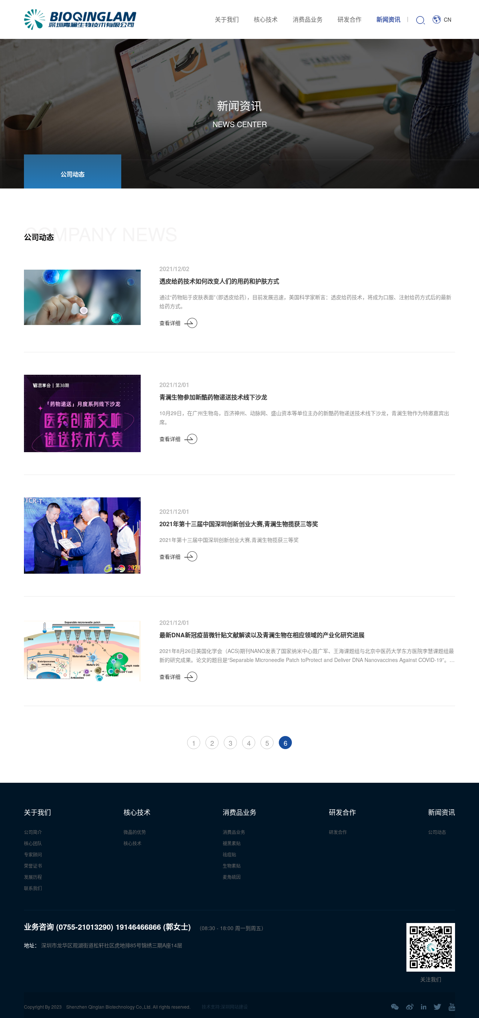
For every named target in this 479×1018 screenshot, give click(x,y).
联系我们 (33, 888)
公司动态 (437, 832)
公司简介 (33, 832)
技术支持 (211, 1006)
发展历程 (33, 877)
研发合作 (349, 19)
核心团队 (33, 843)
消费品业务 (308, 19)
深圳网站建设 (234, 1006)
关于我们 (227, 19)
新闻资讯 (388, 19)
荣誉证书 (33, 865)
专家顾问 (33, 854)
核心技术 (266, 19)
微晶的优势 (134, 832)
